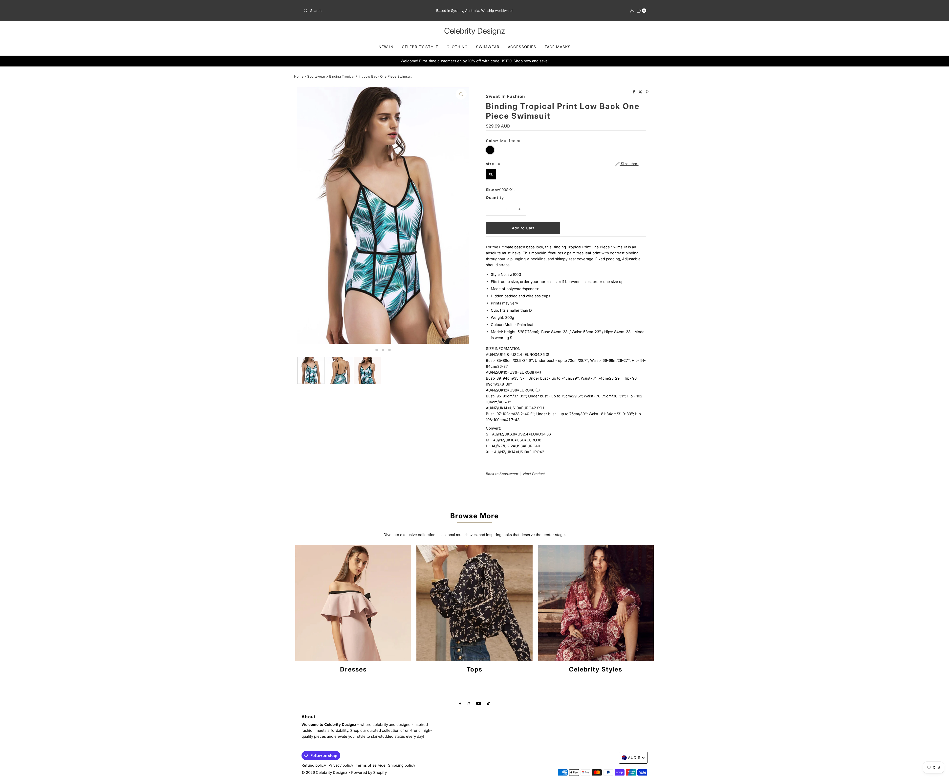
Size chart (629, 164)
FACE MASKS (558, 46)
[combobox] (358, 11)
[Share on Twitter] (640, 91)
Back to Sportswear (502, 474)
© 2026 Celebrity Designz (324, 772)
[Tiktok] (488, 703)
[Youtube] (478, 703)
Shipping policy (401, 765)
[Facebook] (460, 703)
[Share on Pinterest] (647, 91)
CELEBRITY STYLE (420, 46)
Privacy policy (340, 765)
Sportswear (316, 76)
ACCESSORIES (522, 46)
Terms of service (371, 765)
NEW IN (386, 46)
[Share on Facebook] (634, 91)
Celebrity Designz (474, 31)
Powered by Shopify (369, 772)
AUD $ (634, 757)
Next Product (534, 474)
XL (491, 174)
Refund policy (314, 765)
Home (298, 76)
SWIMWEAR (487, 46)
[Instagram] (468, 703)
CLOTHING (457, 46)
